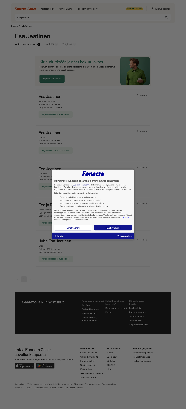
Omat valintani (73, 228)
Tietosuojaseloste (125, 236)
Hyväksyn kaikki (113, 228)
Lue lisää (125, 217)
